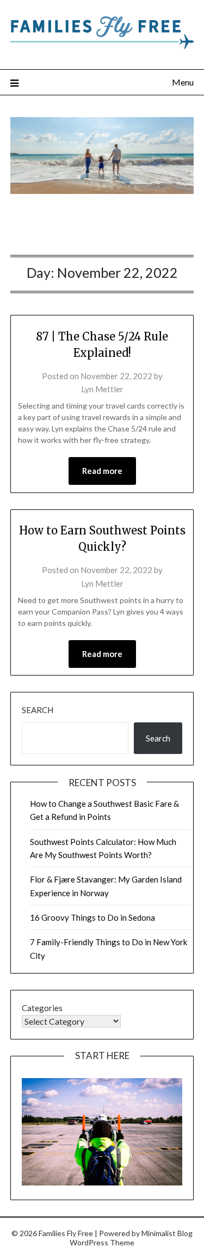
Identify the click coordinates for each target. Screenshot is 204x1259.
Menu (183, 82)
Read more (102, 471)
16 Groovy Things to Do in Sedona (92, 917)
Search (37, 710)
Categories (42, 1008)
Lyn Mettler (102, 389)
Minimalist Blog (167, 1233)
